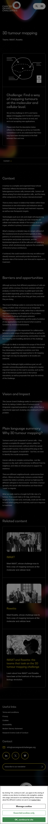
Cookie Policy (36, 800)
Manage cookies (24, 806)
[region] (24, 805)
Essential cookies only (24, 813)
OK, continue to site (24, 819)
